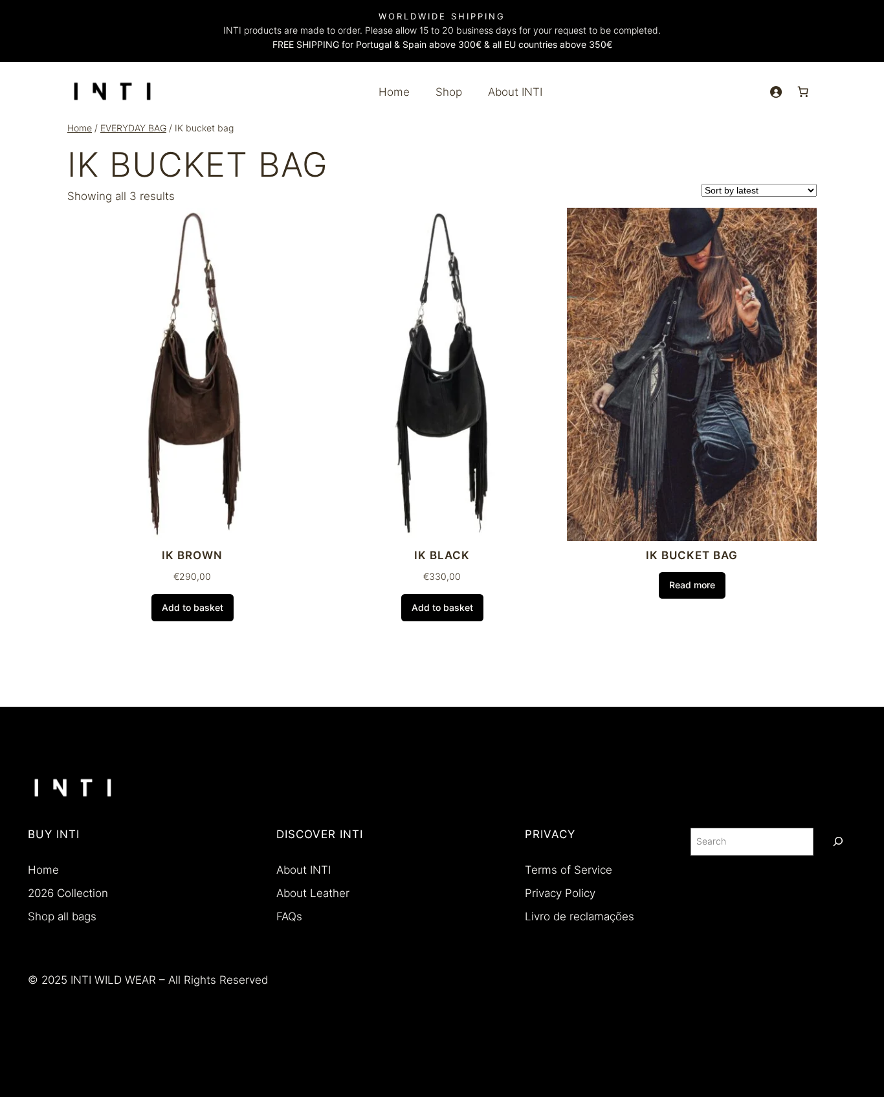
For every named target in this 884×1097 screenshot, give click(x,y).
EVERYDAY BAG (133, 127)
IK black (442, 555)
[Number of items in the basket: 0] (803, 91)
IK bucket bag (692, 555)
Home (79, 127)
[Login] (776, 91)
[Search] (838, 842)
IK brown (192, 555)
